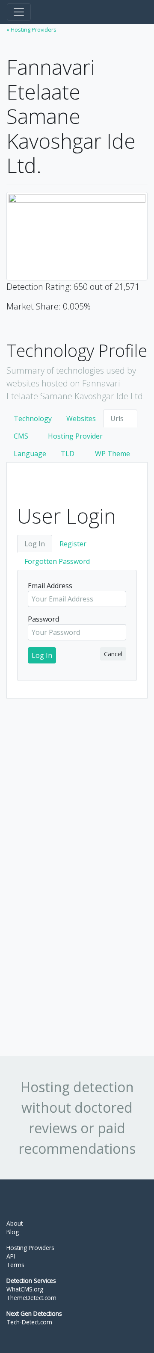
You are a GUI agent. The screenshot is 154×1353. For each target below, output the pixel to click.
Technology (33, 418)
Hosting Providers (30, 1248)
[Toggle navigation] (19, 12)
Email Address (50, 585)
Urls (117, 418)
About (14, 1223)
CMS (21, 436)
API (10, 1256)
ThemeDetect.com (31, 1298)
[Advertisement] (70, 860)
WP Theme (112, 453)
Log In (34, 543)
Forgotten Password (57, 561)
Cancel (113, 654)
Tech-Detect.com (29, 1322)
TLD (67, 453)
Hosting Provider (75, 436)
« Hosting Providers (31, 29)
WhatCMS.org (24, 1289)
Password (43, 619)
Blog (12, 1232)
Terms (15, 1265)
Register (72, 543)
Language (30, 453)
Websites (81, 418)
